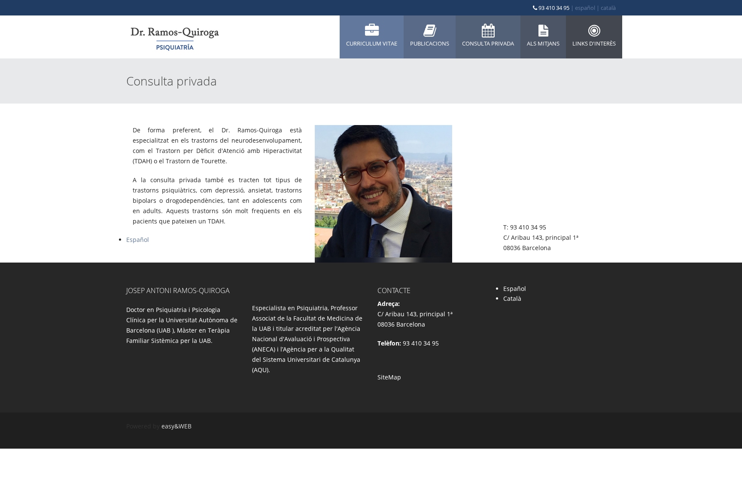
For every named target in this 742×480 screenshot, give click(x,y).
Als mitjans (543, 43)
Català (512, 298)
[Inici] (174, 36)
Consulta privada (488, 43)
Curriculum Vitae (371, 43)
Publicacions (429, 43)
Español (137, 239)
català (608, 8)
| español (583, 8)
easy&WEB (176, 426)
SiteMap (389, 377)
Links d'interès (594, 43)
